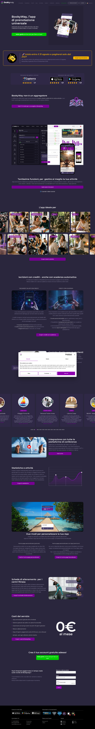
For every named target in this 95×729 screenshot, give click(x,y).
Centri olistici (37, 236)
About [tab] (66, 358)
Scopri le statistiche (23, 483)
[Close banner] (74, 354)
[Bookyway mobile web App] (35, 712)
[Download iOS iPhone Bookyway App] (16, 712)
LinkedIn (75, 722)
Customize (46, 373)
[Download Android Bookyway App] (26, 712)
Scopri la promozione (81, 58)
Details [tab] (47, 358)
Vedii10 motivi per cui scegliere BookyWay (30, 106)
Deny (29, 373)
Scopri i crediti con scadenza (47, 334)
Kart (28, 214)
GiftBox (43, 722)
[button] (31, 429)
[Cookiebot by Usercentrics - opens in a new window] (66, 355)
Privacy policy (29, 721)
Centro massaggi (59, 236)
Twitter (75, 721)
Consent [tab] (28, 358)
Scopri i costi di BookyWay (23, 639)
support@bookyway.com (16, 724)
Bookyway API (45, 721)
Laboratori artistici (52, 214)
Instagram (64, 722)
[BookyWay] (7, 2)
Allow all (66, 373)
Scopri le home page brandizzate (66, 557)
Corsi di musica (79, 236)
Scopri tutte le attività (47, 259)
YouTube (63, 724)
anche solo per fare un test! (29, 34)
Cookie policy (28, 722)
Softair (90, 214)
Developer (28, 724)
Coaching (16, 236)
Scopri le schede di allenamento (23, 595)
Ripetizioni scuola (72, 214)
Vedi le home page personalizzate (29, 557)
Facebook (64, 721)
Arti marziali (9, 214)
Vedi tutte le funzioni (47, 187)
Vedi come (60, 453)
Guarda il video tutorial (48, 191)
